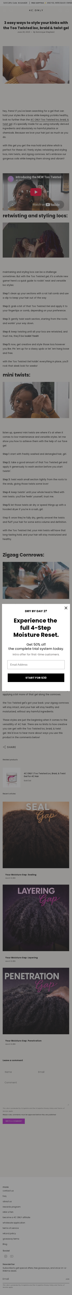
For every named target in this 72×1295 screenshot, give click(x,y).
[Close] (66, 608)
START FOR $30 (36, 678)
